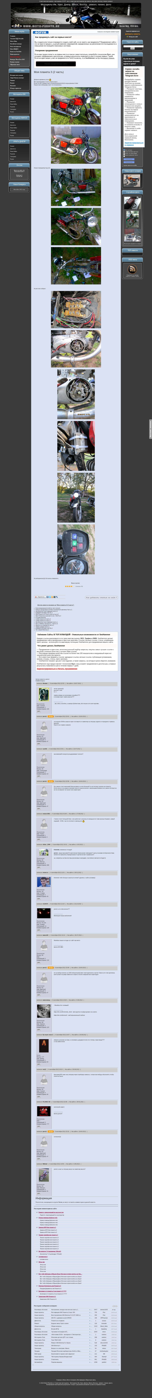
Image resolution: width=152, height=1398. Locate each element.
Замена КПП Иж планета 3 (47, 1227)
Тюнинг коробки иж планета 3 (48, 1235)
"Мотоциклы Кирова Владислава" (61, 1356)
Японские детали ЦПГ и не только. (62, 1337)
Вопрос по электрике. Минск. (60, 1348)
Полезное (13, 85)
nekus (104, 1348)
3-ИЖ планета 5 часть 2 (43, 619)
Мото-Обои (13, 41)
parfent (104, 1362)
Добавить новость (132, 34)
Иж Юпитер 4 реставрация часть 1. (47, 622)
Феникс (45, 683)
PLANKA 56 (46, 1102)
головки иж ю (43, 1257)
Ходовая (12, 107)
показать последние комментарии (108, 32)
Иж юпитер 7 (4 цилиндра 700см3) (50, 1251)
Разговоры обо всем (40, 1309)
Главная (12, 36)
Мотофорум (81, 1380)
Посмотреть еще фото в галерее (132, 243)
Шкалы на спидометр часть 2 (45, 625)
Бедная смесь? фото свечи (59, 1323)
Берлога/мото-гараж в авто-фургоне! (62, 1354)
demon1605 (104, 1309)
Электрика (13, 109)
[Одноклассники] (52, 597)
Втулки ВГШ (55, 1329)
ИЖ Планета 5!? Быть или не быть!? (47, 614)
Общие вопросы (39, 1326)
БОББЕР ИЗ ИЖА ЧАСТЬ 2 (44, 628)
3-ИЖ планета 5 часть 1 (43, 620)
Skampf (104, 1356)
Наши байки (13, 104)
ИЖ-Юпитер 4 (55, 1345)
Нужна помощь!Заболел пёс (48, 1218)
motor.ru (45, 872)
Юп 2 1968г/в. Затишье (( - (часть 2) (47, 623)
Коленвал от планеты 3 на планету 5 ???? (52, 1291)
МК (104, 1354)
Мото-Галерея (71, 1380)
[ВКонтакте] (47, 597)
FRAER (104, 1345)
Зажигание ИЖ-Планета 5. (47, 1296)
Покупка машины (56, 1362)
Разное (12, 112)
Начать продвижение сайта (56, 64)
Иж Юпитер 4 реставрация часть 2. (47, 611)
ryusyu (104, 1320)
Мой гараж (37, 1354)
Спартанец (54, 1359)
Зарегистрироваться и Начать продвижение (57, 669)
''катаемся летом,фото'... (59, 1332)
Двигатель (13, 101)
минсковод (46, 1000)
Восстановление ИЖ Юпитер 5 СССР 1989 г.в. (66, 1315)
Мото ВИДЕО (14, 49)
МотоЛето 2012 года (19, 189)
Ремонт (12, 83)
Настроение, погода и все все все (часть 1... (65, 1309)
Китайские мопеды (16, 44)
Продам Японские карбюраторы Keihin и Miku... (66, 1351)
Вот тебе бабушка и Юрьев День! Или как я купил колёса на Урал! (60, 1276)
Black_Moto (104, 1326)
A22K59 (45, 904)
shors (104, 1332)
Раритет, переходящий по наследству (51, 1212)
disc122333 (104, 1343)
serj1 (44, 1069)
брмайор (104, 1329)
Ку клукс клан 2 (48, 1035)
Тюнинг (12, 80)
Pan (104, 1312)
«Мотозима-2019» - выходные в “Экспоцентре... (66, 1334)
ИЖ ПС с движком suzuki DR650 (61, 1318)
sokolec (104, 1334)
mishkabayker (104, 1351)
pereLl (45, 716)
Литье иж (42, 1262)
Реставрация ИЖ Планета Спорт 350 (63, 1312)
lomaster (104, 1323)
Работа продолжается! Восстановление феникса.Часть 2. (54, 609)
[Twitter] (50, 597)
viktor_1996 (46, 844)
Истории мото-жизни (16, 75)
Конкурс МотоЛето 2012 (17, 59)
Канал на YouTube (15, 51)
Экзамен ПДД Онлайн (16, 38)
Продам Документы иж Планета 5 (50, 1286)
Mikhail (45, 1164)
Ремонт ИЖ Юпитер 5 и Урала (60, 1343)
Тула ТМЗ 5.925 (56, 1340)
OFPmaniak (104, 1318)
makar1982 (46, 814)
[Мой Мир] (54, 597)
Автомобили (38, 1362)
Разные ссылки (14, 62)
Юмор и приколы (15, 88)
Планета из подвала (57, 1320)
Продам (37, 1351)
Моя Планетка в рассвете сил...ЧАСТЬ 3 (48, 616)
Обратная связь (15, 64)
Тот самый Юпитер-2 (42, 630)
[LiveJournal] (57, 597)
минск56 (45, 935)
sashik (45, 749)
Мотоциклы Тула (39, 1337)
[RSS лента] (132, 273)
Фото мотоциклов (15, 46)
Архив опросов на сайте (130, 165)
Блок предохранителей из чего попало (48, 608)
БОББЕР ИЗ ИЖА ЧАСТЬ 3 (44, 613)
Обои (64, 1380)
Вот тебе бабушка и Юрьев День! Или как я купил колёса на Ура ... (60, 1274)
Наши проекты (14, 54)
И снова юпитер (41, 617)
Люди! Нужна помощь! (17, 78)
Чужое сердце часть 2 (42, 627)
